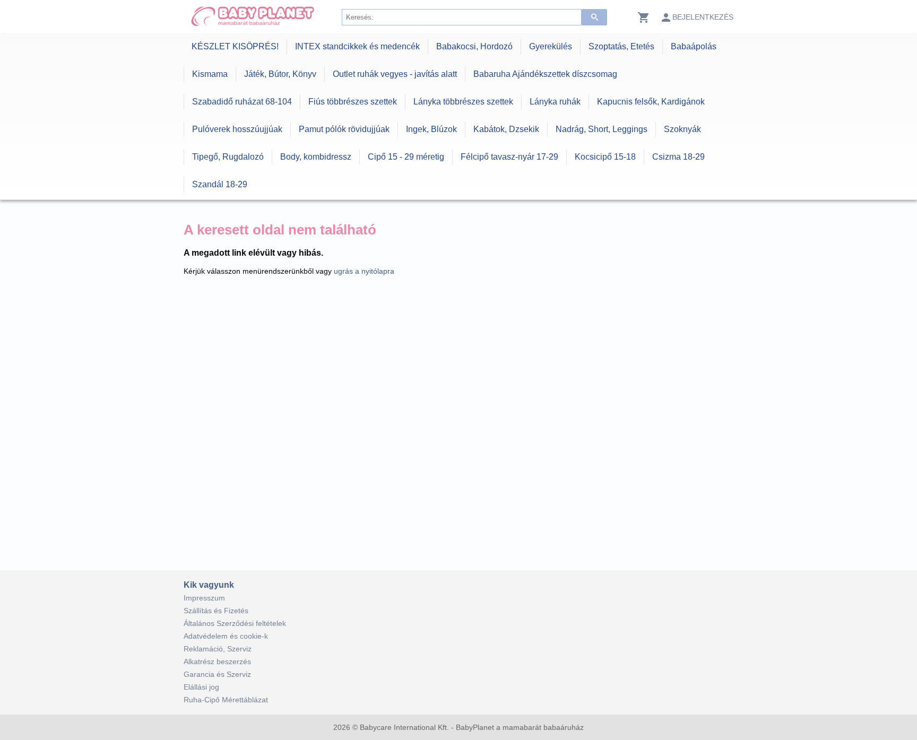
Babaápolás (693, 46)
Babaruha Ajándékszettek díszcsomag (545, 74)
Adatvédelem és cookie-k (226, 636)
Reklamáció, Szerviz (218, 649)
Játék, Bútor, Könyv (280, 74)
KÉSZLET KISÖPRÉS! (235, 46)
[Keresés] (594, 17)
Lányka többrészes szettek (463, 101)
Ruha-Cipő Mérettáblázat (226, 699)
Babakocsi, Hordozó (474, 46)
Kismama (210, 74)
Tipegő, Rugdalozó (228, 156)
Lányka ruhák (555, 101)
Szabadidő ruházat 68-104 (242, 101)
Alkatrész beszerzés (217, 661)
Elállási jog (201, 687)
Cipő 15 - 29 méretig (406, 156)
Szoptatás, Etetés (621, 46)
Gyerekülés (550, 46)
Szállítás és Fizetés (216, 610)
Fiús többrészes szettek (352, 101)
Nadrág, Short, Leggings (601, 129)
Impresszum (204, 598)
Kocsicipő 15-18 (605, 156)
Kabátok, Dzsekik (506, 129)
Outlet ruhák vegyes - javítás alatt (395, 74)
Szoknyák (682, 129)
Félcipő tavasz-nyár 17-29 (509, 156)
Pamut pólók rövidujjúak (344, 129)
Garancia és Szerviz (217, 674)
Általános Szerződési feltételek (235, 623)
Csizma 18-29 (678, 156)
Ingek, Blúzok (431, 129)
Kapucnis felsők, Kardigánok (651, 101)
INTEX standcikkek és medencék (357, 46)
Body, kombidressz (315, 156)
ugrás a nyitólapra (364, 271)
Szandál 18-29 (219, 184)
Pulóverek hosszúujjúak (237, 129)
